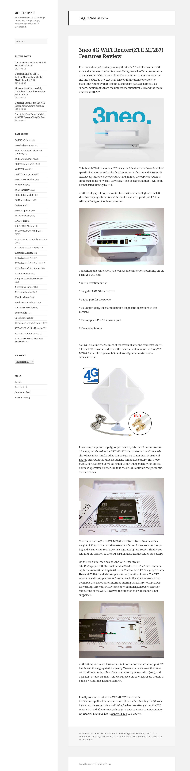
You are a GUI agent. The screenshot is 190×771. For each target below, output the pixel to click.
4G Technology (22, 189)
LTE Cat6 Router (23, 273)
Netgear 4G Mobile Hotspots (29, 278)
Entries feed (21, 387)
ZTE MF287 (151, 736)
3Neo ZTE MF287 (111, 541)
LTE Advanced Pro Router (27, 268)
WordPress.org (22, 397)
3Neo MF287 (106, 736)
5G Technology (22, 215)
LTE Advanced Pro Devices (28, 263)
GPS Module (21, 220)
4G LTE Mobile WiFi (24, 164)
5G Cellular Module (24, 195)
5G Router (20, 205)
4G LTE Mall (25, 12)
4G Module (20, 184)
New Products (22, 297)
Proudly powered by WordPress (95, 764)
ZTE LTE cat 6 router (135, 736)
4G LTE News (21, 169)
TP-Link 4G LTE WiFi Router (29, 323)
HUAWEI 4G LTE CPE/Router (29, 231)
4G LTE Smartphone (25, 174)
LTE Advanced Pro (24, 258)
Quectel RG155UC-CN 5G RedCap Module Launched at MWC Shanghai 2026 (29, 76)
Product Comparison (25, 302)
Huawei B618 (119, 713)
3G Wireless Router (24, 145)
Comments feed (22, 392)
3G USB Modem (22, 140)
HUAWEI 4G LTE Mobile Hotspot (31, 239)
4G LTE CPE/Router (24, 158)
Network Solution (24, 292)
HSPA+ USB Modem (24, 226)
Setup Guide (21, 312)
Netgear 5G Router (24, 286)
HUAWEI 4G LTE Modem (27, 247)
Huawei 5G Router (24, 252)
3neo (96, 736)
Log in (18, 382)
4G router (103, 67)
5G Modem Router (24, 200)
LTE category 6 (121, 168)
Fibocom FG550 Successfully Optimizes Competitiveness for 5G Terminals (30, 91)
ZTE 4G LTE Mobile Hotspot (28, 328)
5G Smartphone (22, 210)
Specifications (22, 317)
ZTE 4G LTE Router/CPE (26, 333)
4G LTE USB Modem (25, 179)
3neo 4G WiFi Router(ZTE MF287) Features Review (121, 52)
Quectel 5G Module (24, 307)
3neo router (119, 736)
